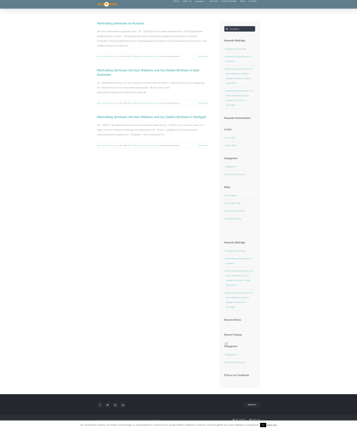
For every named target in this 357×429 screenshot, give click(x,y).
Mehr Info (272, 425)
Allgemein (138, 56)
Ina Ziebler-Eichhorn (108, 56)
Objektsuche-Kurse (236, 49)
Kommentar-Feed (235, 210)
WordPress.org (233, 218)
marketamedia (154, 420)
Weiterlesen (203, 56)
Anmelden (231, 195)
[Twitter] (108, 405)
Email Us (255, 419)
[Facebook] (100, 405)
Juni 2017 (230, 137)
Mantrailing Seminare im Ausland (120, 23)
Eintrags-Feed (233, 203)
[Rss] (115, 405)
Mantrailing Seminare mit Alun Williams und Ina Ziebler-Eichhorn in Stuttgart (151, 117)
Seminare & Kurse (150, 56)
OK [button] (263, 425)
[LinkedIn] (123, 405)
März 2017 (231, 145)
